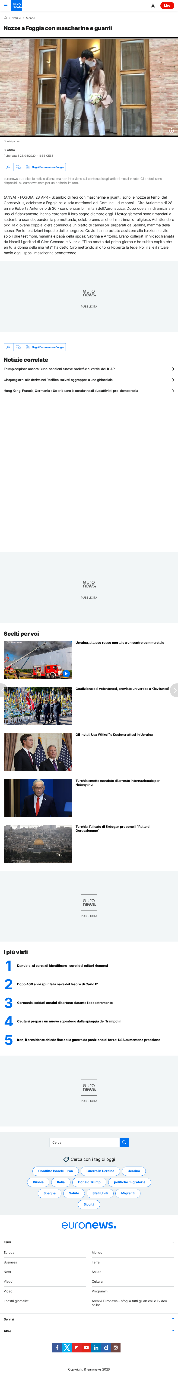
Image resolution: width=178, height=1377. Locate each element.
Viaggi (8, 1281)
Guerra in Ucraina (100, 1171)
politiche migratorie (129, 1182)
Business (10, 1262)
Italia (61, 1182)
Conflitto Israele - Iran (55, 1171)
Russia (38, 1182)
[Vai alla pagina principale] (16, 5)
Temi (7, 1242)
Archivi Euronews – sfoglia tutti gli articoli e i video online (129, 1303)
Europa (9, 1252)
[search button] (124, 1142)
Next (7, 1272)
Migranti (128, 1193)
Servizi (9, 1319)
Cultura (97, 1281)
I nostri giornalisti (16, 1301)
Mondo (30, 18)
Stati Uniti (100, 1193)
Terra (96, 1262)
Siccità (89, 1204)
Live (167, 5)
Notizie (16, 18)
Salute (74, 1193)
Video (8, 1291)
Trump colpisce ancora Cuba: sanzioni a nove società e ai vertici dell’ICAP (59, 369)
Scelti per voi (21, 633)
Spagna (50, 1193)
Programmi (100, 1291)
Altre (7, 1331)
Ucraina (134, 1171)
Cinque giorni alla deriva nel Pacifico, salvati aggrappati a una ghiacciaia (58, 380)
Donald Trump (89, 1182)
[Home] (5, 17)
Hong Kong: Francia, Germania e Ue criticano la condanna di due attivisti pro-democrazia (71, 391)
